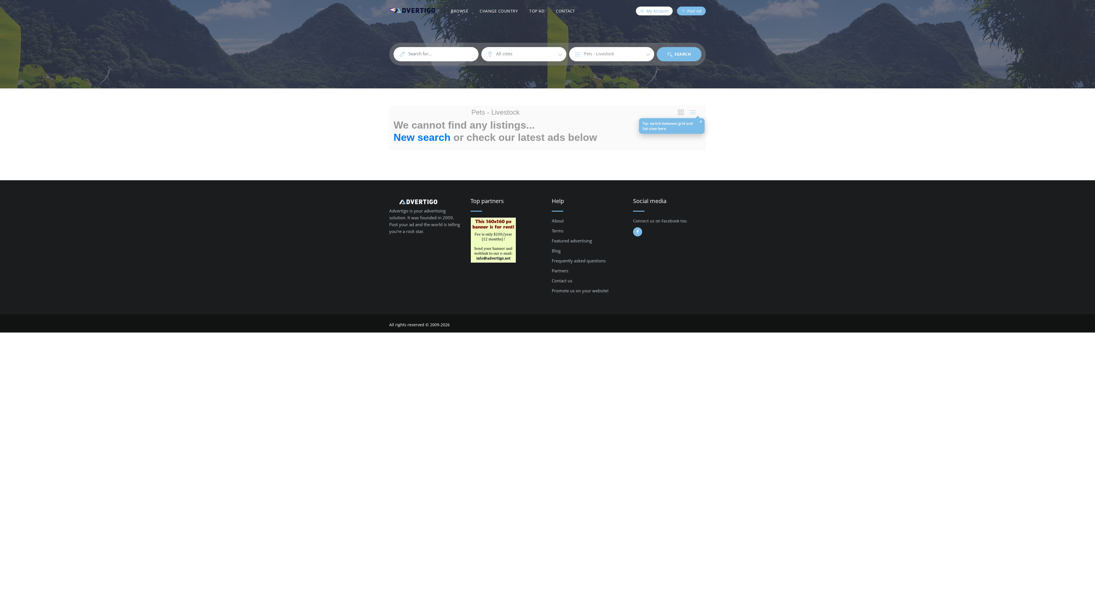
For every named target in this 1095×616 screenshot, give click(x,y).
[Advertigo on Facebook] (637, 231)
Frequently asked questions (579, 261)
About (558, 221)
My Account (657, 11)
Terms (557, 231)
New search (422, 137)
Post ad (693, 11)
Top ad (536, 11)
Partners (560, 270)
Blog (556, 251)
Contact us (562, 280)
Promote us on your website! (580, 290)
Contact (565, 11)
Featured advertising (572, 241)
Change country (499, 11)
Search (682, 54)
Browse (459, 11)
